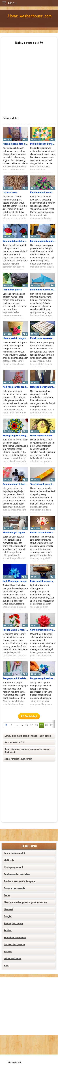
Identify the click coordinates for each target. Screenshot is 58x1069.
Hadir (6, 965)
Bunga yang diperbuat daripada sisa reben (42, 678)
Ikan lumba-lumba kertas (42, 289)
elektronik (9, 860)
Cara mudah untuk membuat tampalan (15, 241)
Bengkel (8, 916)
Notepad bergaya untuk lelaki (42, 387)
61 (51, 725)
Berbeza (8, 951)
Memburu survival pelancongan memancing (25, 902)
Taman (7, 895)
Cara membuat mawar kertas (42, 629)
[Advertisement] (29, 74)
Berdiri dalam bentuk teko (42, 532)
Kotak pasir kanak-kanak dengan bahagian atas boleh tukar (42, 338)
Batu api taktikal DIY (14, 742)
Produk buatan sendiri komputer (20, 881)
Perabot (8, 930)
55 (21, 725)
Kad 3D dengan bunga (15, 581)
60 (46, 725)
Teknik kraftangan (12, 958)
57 (31, 725)
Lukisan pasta (10, 192)
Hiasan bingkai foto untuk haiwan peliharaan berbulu (15, 143)
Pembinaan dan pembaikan (17, 874)
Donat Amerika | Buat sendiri (18, 758)
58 (36, 725)
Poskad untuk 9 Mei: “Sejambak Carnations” (15, 629)
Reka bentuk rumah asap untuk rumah (42, 581)
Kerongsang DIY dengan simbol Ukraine (15, 435)
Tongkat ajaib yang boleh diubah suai (42, 484)
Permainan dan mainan (15, 937)
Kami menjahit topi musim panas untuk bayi (42, 241)
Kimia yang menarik (13, 867)
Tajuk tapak (29, 846)
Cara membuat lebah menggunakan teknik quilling (15, 484)
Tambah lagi (31, 716)
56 (26, 725)
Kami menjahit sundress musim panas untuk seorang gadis (42, 192)
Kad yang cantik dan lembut (15, 387)
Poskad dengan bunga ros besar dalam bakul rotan (42, 143)
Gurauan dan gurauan (14, 944)
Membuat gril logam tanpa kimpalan (15, 532)
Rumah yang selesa (13, 923)
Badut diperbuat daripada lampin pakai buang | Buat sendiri (27, 751)
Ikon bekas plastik (12, 289)
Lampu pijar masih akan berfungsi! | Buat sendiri (28, 735)
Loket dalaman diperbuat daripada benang (42, 435)
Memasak (8, 909)
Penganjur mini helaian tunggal (15, 678)
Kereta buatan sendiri (14, 853)
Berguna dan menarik (14, 888)
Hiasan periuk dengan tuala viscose (15, 338)
